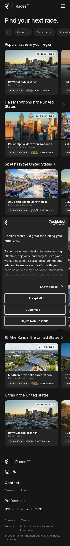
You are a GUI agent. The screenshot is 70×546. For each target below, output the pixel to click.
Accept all (35, 298)
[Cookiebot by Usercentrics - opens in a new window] (49, 222)
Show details (49, 286)
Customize (32, 309)
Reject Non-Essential (35, 321)
